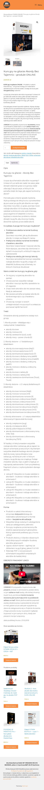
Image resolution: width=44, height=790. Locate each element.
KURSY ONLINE (18, 14)
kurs (27, 155)
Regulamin (29, 771)
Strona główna (8, 14)
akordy (6, 155)
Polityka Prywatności (18, 771)
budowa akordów (15, 155)
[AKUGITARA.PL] (7, 5)
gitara (23, 155)
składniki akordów (17, 157)
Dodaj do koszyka (19, 147)
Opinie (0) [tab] (14, 163)
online (31, 155)
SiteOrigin (25, 786)
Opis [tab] (7, 163)
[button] (37, 22)
